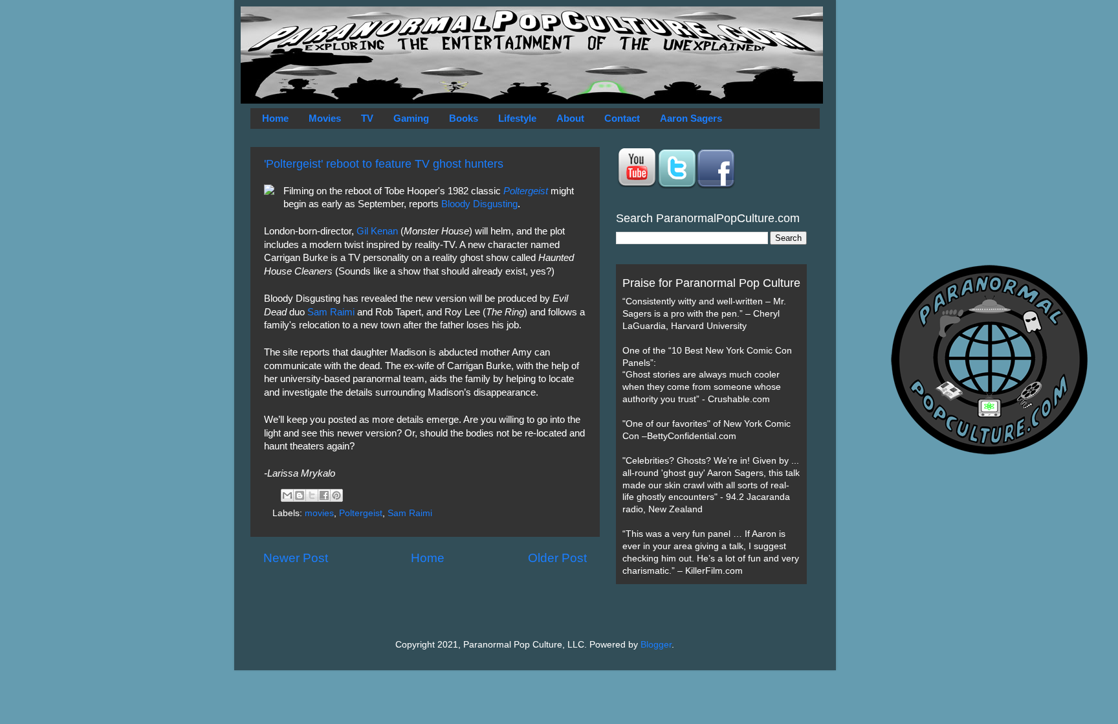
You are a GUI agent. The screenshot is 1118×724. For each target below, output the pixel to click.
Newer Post (295, 558)
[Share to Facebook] (324, 495)
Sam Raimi (331, 312)
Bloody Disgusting (479, 204)
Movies (325, 118)
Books (463, 118)
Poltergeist (525, 191)
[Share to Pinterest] (336, 495)
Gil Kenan (377, 231)
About (570, 118)
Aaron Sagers (691, 118)
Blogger (656, 645)
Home (275, 118)
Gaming (411, 118)
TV (367, 118)
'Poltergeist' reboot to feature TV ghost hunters (383, 163)
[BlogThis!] (299, 495)
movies (319, 513)
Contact (622, 118)
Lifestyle (517, 118)
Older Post (557, 558)
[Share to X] (311, 495)
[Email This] (287, 495)
